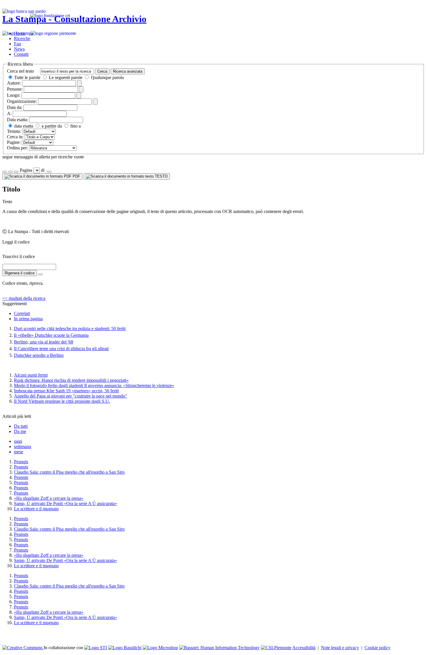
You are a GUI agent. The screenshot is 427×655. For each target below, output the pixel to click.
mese (18, 451)
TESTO (161, 176)
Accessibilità (303, 647)
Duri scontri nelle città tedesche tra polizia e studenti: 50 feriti (69, 328)
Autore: (14, 82)
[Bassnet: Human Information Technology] (219, 647)
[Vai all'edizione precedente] (4, 172)
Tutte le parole (27, 77)
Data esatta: (17, 119)
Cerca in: (15, 136)
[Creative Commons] (23, 647)
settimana (22, 446)
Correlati (22, 313)
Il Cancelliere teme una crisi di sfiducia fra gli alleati (61, 348)
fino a (75, 126)
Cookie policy (377, 647)
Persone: (15, 89)
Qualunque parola (107, 77)
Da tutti (21, 426)
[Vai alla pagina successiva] (49, 172)
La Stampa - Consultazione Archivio (74, 19)
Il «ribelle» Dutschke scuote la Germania (51, 335)
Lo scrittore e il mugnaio (36, 508)
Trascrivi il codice (18, 256)
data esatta (23, 126)
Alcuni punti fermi (31, 375)
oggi (18, 441)
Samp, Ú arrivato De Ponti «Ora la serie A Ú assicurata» (65, 503)
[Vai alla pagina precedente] (16, 172)
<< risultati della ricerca (23, 298)
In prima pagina (28, 318)
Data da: (14, 107)
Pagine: (14, 142)
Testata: (14, 131)
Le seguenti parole (66, 77)
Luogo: (13, 95)
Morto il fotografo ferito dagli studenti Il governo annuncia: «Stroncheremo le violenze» (94, 385)
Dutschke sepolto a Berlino (39, 355)
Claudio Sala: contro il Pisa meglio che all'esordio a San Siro (69, 472)
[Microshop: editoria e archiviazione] (160, 647)
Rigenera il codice (20, 273)
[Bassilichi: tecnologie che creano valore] (124, 647)
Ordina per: (17, 147)
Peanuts (21, 461)
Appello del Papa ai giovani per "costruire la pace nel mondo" (70, 395)
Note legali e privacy (340, 647)
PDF (75, 176)
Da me (20, 431)
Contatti (21, 54)
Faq (17, 43)
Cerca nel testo (20, 71)
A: (9, 113)
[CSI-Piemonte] (276, 647)
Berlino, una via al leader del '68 (43, 341)
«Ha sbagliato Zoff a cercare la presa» (48, 498)
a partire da (51, 126)
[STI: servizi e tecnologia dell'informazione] (95, 647)
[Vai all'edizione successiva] (10, 172)
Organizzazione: (22, 101)
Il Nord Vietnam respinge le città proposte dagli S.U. (62, 401)
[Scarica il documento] (40, 274)
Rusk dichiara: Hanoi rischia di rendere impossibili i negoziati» (71, 380)
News (19, 48)
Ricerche (22, 38)
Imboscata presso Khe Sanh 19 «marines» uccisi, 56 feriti (66, 390)
